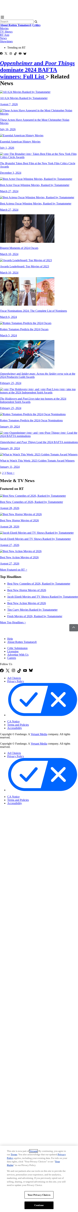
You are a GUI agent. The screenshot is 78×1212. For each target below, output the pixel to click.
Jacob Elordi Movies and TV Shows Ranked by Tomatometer (42, 596)
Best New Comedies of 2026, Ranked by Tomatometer (38, 583)
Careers (11, 657)
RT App (4, 34)
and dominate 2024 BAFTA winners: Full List (37, 70)
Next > (11, 472)
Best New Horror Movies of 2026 (26, 590)
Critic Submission (17, 648)
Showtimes (6, 41)
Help (10, 638)
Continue (39, 1205)
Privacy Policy (15, 681)
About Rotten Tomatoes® (22, 642)
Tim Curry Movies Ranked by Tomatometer (32, 609)
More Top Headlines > (13, 622)
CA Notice (13, 721)
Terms (14, 1154)
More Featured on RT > (13, 569)
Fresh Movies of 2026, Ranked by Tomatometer (34, 616)
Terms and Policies (18, 724)
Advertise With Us (17, 654)
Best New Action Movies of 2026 (26, 603)
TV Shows (6, 31)
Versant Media (39, 734)
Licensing (13, 651)
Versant (33, 1151)
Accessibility (14, 728)
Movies (4, 28)
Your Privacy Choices (22, 718)
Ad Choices (14, 678)
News (3, 38)
